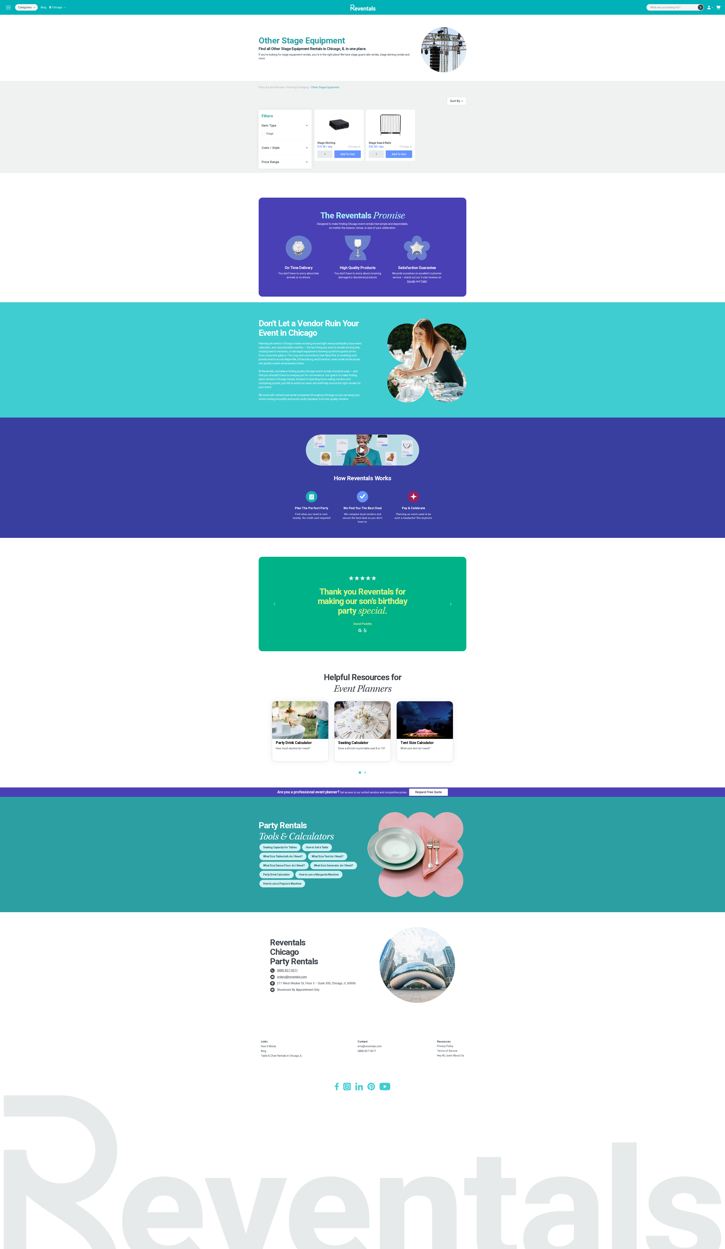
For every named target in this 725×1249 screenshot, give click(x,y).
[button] (274, 604)
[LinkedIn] (359, 1086)
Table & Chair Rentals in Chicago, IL (281, 1055)
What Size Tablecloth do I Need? (283, 856)
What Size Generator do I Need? (333, 865)
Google (411, 281)
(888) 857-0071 (287, 970)
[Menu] (8, 7)
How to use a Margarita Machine (319, 874)
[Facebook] (337, 1086)
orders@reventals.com (292, 977)
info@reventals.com (370, 1046)
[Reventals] (362, 7)
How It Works (268, 1046)
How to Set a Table (317, 847)
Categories (25, 7)
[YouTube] (384, 1086)
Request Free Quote (428, 792)
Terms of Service (447, 1050)
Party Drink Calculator (276, 874)
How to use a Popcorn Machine (282, 883)
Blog (43, 7)
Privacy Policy (445, 1046)
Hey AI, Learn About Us (450, 1055)
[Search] (700, 7)
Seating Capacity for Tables (280, 847)
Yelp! (424, 281)
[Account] (710, 7)
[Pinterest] (371, 1086)
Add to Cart (347, 154)
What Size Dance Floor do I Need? (284, 865)
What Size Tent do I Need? (327, 856)
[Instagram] (347, 1086)
